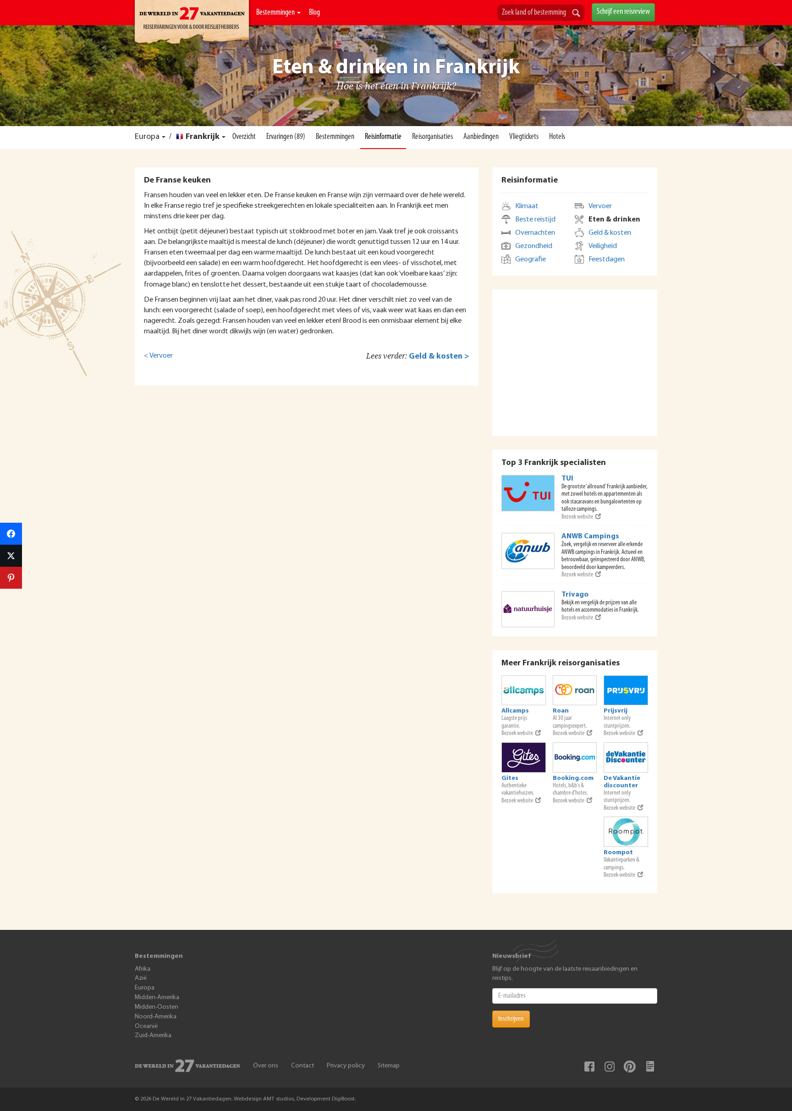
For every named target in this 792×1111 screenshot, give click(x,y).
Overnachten (535, 233)
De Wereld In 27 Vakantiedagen (192, 23)
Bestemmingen (276, 13)
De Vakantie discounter (622, 782)
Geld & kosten (609, 233)
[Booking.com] (575, 757)
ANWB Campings (590, 536)
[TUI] (528, 493)
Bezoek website (577, 517)
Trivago (574, 594)
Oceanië (146, 1026)
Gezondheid (533, 246)
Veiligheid (602, 246)
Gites (509, 778)
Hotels (557, 137)
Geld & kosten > (439, 356)
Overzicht (244, 137)
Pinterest (629, 1066)
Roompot (618, 852)
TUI (567, 478)
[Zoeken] (576, 14)
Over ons (265, 1065)
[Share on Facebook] (11, 534)
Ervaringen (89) (285, 137)
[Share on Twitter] (11, 556)
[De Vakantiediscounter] (626, 757)
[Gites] (523, 757)
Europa (147, 137)
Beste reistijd (535, 219)
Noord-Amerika (155, 1016)
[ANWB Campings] (528, 551)
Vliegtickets (524, 137)
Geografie (530, 259)
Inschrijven (511, 1019)
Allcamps (515, 711)
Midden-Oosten (156, 1007)
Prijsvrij (615, 711)
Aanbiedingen (481, 137)
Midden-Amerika (157, 997)
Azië (141, 978)
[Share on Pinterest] (11, 578)
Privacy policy (346, 1065)
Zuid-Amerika (153, 1035)
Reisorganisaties (432, 137)
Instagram (609, 1066)
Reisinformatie (383, 137)
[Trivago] (528, 609)
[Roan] (575, 690)
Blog (314, 13)
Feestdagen (606, 259)
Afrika (142, 969)
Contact (302, 1065)
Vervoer (600, 206)
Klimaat (527, 206)
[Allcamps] (523, 690)
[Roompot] (626, 832)
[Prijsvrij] (626, 690)
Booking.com (573, 778)
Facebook (589, 1066)
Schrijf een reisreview (623, 12)
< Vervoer (158, 355)
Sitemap (389, 1065)
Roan (561, 711)
